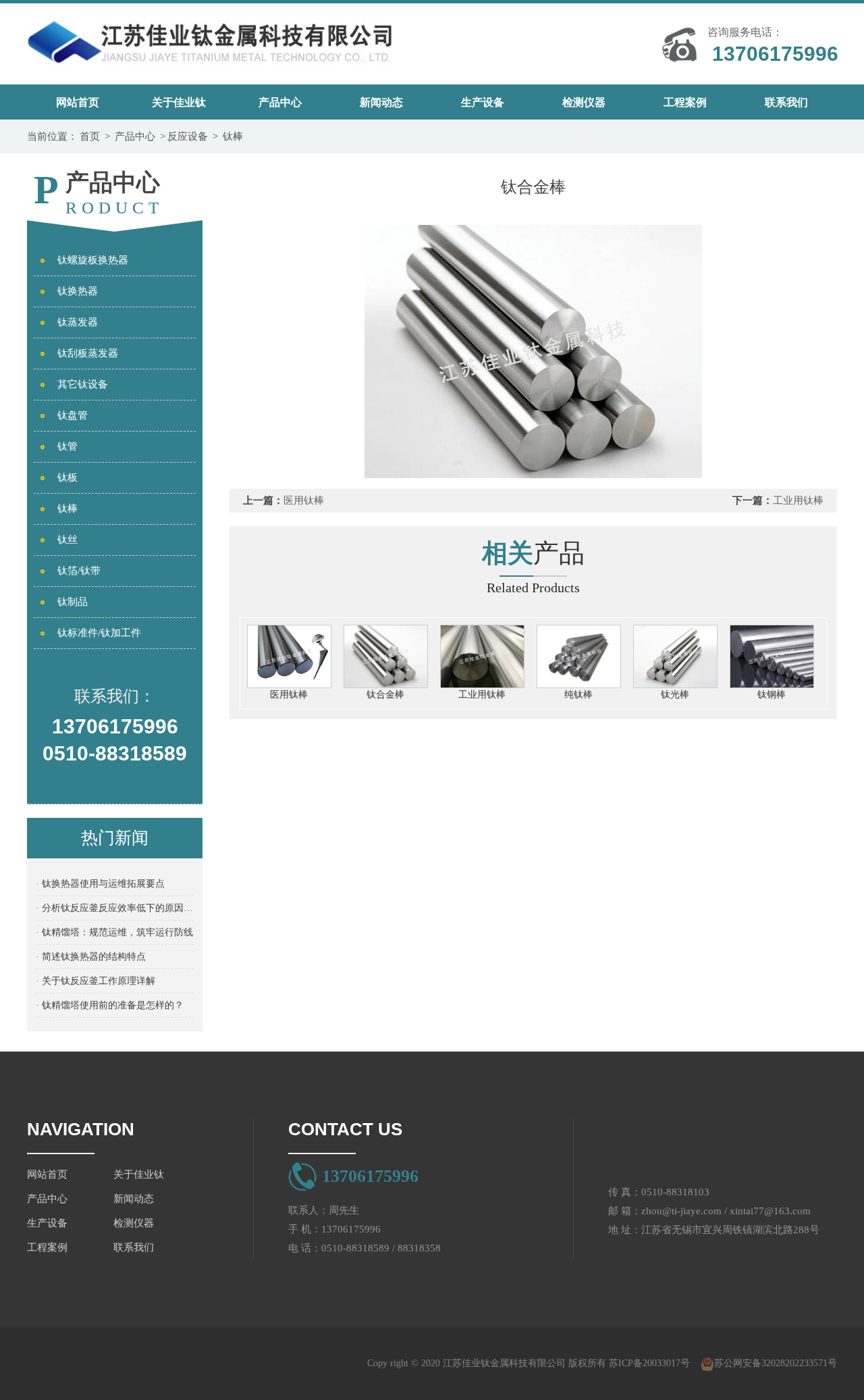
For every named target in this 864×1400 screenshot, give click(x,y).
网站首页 (77, 102)
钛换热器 (77, 291)
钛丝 (67, 539)
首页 (90, 136)
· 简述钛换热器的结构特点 (91, 957)
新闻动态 (381, 102)
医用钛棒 (304, 500)
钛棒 (233, 136)
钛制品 (72, 601)
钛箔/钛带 (79, 570)
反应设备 (187, 136)
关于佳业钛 (179, 102)
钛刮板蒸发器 (87, 353)
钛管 (67, 446)
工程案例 (685, 102)
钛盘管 (72, 415)
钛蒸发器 (77, 322)
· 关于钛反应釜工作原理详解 (95, 981)
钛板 (67, 477)
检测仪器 (583, 102)
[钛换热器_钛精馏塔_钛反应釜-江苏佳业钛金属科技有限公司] (210, 37)
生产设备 (482, 102)
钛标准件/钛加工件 (99, 632)
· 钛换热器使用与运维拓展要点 (100, 884)
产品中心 (280, 102)
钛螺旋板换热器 (92, 260)
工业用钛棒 (798, 500)
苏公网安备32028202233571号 (775, 1363)
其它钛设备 (82, 384)
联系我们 (786, 102)
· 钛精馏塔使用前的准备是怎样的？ (110, 1005)
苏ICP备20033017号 (649, 1363)
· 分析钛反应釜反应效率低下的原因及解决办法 (115, 908)
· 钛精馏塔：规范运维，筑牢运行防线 (114, 932)
